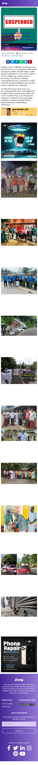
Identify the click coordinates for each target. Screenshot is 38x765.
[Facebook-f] (8, 748)
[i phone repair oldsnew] (19, 672)
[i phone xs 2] (19, 115)
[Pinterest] (15, 753)
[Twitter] (15, 748)
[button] (34, 3)
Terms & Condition (7, 704)
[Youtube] (22, 753)
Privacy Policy (6, 706)
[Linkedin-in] (22, 748)
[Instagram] (29, 748)
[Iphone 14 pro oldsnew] (19, 158)
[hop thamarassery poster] (19, 50)
